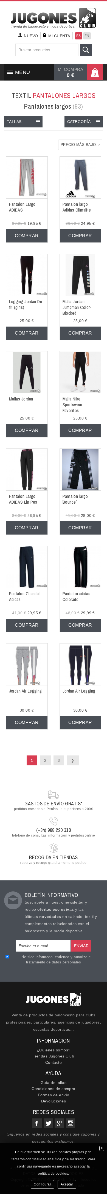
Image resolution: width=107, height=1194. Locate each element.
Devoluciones (53, 1101)
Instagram (70, 1123)
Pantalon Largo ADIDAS (22, 207)
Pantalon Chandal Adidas (24, 596)
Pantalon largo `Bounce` (75, 499)
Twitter (48, 1123)
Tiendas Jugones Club (53, 1056)
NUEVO (31, 36)
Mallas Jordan (21, 399)
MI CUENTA (59, 36)
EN (87, 36)
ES (78, 36)
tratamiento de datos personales (53, 962)
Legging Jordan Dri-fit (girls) (26, 304)
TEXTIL (53, 95)
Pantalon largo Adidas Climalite (77, 207)
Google (59, 1123)
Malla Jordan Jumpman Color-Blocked (77, 307)
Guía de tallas (53, 1082)
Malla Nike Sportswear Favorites (73, 404)
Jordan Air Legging (25, 691)
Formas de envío (53, 1095)
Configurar (42, 1184)
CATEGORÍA (79, 121)
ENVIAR (81, 946)
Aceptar (67, 1184)
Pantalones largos (53, 106)
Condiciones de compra (53, 1088)
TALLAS (14, 121)
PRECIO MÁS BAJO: (79, 145)
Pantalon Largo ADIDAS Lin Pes (23, 499)
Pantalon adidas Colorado (77, 596)
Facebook (37, 1123)
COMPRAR (26, 235)
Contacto (53, 1062)
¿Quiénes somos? (54, 1050)
